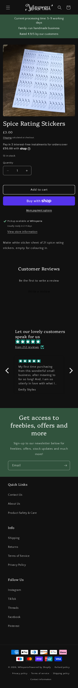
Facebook (14, 617)
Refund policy (62, 667)
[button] (8, 7)
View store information (22, 231)
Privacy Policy (17, 565)
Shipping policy (61, 673)
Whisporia (23, 667)
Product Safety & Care (22, 513)
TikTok (12, 599)
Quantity (8, 162)
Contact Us (15, 494)
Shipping (7, 138)
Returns (13, 547)
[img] (41, 341)
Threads (13, 608)
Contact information (40, 679)
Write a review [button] (39, 291)
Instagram (14, 590)
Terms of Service (19, 556)
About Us (14, 503)
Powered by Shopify (40, 667)
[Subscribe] (65, 465)
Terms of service (40, 673)
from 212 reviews (27, 347)
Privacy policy (20, 673)
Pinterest (13, 626)
